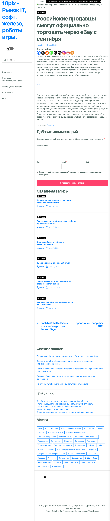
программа (91, 441)
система (50, 449)
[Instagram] (64, 53)
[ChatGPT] (60, 53)
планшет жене (65, 437)
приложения (56, 441)
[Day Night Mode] (8, 48)
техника (41, 458)
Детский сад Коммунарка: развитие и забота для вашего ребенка (68, 356)
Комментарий (43, 145)
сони (70, 454)
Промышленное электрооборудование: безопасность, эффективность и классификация (71, 370)
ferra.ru (50, 125)
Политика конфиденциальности (12, 79)
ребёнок (91, 445)
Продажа (54, 428)
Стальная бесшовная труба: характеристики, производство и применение (66, 377)
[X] (43, 53)
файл (95, 458)
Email (64, 162)
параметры (89, 428)
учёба (87, 458)
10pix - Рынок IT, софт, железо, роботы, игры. (14, 20)
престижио (43, 441)
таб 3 (95, 454)
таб (89, 454)
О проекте (7, 72)
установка (52, 458)
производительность (63, 445)
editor (41, 45)
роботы (101, 445)
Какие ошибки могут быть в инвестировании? (50, 243)
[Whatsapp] (51, 53)
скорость (92, 449)
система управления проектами (71, 449)
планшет (41, 432)
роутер (41, 449)
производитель (44, 445)
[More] (72, 53)
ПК (46, 428)
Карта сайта (7, 92)
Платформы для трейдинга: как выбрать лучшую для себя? (65, 404)
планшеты (78, 437)
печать (100, 428)
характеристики (88, 462)
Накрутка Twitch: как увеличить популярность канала (62, 384)
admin (41, 206)
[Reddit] (47, 53)
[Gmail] (68, 53)
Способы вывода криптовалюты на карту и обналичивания (54, 282)
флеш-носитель (44, 462)
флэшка (57, 462)
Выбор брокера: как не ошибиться (53, 263)
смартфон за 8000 (57, 454)
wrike (40, 428)
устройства (64, 458)
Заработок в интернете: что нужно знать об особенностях (54, 201)
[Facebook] (39, 53)
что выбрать (57, 466)
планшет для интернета (76, 432)
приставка (79, 441)
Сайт (88, 162)
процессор (80, 445)
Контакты (6, 98)
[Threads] (55, 53)
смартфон (42, 454)
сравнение (80, 454)
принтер (68, 441)
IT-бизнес (41, 12)
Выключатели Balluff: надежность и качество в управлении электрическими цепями (65, 362)
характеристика (71, 462)
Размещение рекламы (12, 87)
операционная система (71, 428)
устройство (77, 458)
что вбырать (43, 466)
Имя (39, 162)
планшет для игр (55, 432)
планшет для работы (47, 437)
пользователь (91, 437)
